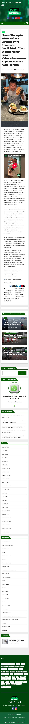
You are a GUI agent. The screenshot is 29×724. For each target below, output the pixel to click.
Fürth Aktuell (14, 702)
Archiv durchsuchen (8, 368)
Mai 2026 (4, 457)
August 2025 (5, 489)
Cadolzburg (5, 548)
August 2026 (5, 447)
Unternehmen (18, 681)
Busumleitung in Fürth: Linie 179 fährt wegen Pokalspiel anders (13, 337)
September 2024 (6, 528)
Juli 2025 (4, 493)
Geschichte (3, 669)
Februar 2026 (6, 468)
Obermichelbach (6, 577)
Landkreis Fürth (6, 563)
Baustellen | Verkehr (8, 333)
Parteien (9, 676)
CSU (14, 664)
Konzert (18, 671)
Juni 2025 (5, 496)
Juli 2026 (4, 450)
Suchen (22, 373)
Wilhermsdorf (6, 626)
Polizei (4, 580)
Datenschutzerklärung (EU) (10, 722)
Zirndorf (4, 630)
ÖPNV (9, 686)
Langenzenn (5, 566)
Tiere (2, 681)
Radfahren (23, 676)
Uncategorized (6, 605)
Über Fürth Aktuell (21, 722)
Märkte (21, 674)
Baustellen (3, 664)
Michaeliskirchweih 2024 (9, 570)
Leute (11, 674)
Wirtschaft (3, 686)
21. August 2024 (14, 644)
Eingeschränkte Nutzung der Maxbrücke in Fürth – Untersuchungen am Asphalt (9, 296)
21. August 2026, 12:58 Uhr (11, 327)
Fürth (15, 333)
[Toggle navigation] (13, 23)
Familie (22, 664)
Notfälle (3, 676)
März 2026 (5, 464)
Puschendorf (5, 584)
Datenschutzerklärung (9, 720)
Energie (17, 664)
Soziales (14, 679)
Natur (26, 674)
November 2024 (6, 521)
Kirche (7, 671)
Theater (23, 679)
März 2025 (5, 507)
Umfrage (4, 602)
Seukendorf (5, 591)
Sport (19, 679)
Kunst (7, 674)
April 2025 (5, 503)
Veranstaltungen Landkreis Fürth (11, 616)
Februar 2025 (6, 510)
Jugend (21, 669)
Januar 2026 (5, 472)
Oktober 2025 (6, 482)
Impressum (14, 717)
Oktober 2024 (6, 525)
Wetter (20, 684)
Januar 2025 (5, 514)
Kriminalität (24, 671)
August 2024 (5, 532)
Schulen (3, 679)
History (4, 559)
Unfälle (12, 681)
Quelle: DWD (16, 5)
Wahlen (8, 684)
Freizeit (9, 666)
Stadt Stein (5, 594)
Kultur (2, 674)
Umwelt (7, 681)
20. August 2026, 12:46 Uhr (11, 357)
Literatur (16, 674)
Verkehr (3, 684)
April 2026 (5, 461)
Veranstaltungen (6, 612)
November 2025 (6, 479)
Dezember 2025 (6, 475)
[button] (24, 23)
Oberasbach (5, 573)
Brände (9, 664)
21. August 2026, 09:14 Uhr (11, 342)
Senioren (9, 679)
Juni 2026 (5, 454)
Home (5, 717)
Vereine (24, 681)
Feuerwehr (3, 666)
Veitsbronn (5, 609)
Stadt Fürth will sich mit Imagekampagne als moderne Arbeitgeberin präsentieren (16, 640)
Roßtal (4, 587)
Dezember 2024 (6, 518)
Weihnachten (14, 684)
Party (13, 676)
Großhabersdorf (6, 556)
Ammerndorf (5, 541)
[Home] (2, 23)
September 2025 (6, 486)
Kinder (2, 671)
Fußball (14, 666)
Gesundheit (10, 669)
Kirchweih (12, 671)
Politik (17, 676)
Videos (4, 623)
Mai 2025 (4, 500)
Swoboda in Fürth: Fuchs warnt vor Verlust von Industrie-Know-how (13, 322)
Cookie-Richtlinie (21, 717)
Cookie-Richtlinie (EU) (20, 720)
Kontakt (9, 717)
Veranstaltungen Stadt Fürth (10, 619)
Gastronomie (21, 69)
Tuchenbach (5, 598)
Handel (16, 669)
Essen (16, 69)
